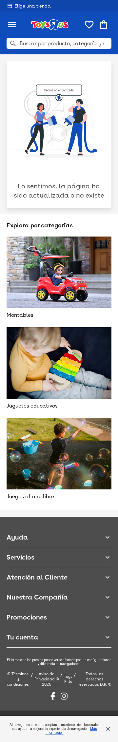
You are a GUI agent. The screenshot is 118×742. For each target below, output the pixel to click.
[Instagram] (64, 696)
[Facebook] (52, 696)
